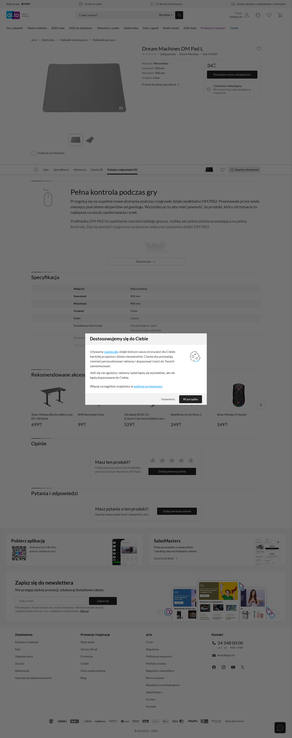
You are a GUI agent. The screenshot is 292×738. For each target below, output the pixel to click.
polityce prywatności (148, 386)
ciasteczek (111, 351)
